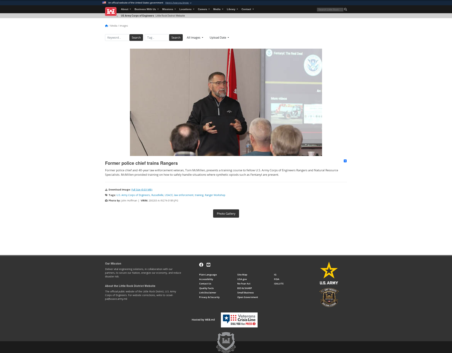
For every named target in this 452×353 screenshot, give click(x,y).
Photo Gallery (226, 213)
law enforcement (184, 195)
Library (231, 9)
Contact (247, 9)
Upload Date (218, 37)
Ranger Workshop (215, 195)
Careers (203, 9)
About (125, 9)
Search (136, 37)
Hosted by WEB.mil (203, 319)
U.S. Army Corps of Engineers (133, 195)
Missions (168, 9)
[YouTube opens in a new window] (208, 265)
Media (217, 9)
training (199, 195)
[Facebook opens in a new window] (201, 265)
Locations (185, 9)
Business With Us (146, 9)
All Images (194, 37)
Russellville (157, 195)
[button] (178, 3)
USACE (169, 195)
